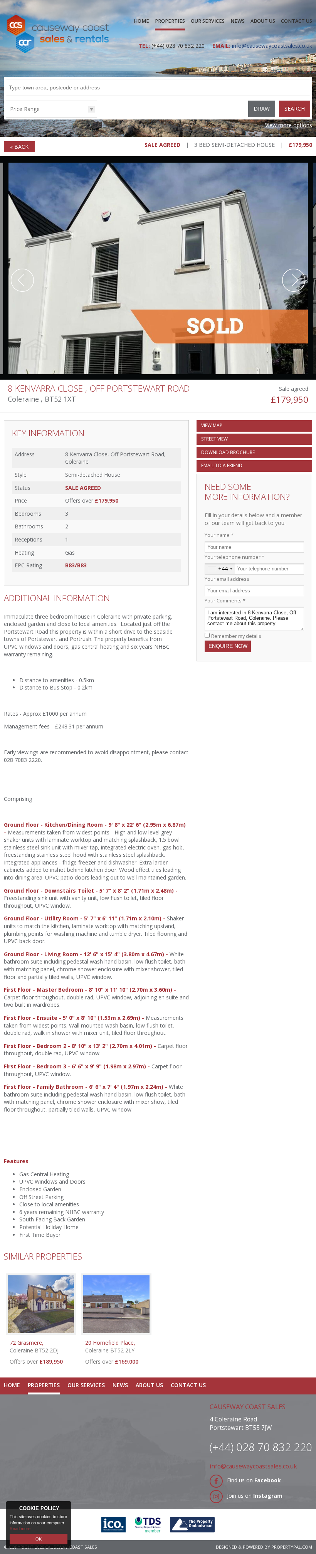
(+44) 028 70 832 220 (178, 45)
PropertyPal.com (291, 1547)
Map (211, 425)
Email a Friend (221, 465)
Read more (20, 1528)
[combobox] (220, 568)
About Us (262, 21)
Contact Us (296, 21)
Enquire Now (227, 646)
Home (141, 21)
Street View (214, 439)
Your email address (227, 579)
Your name (219, 535)
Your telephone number (234, 557)
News (237, 21)
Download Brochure (228, 452)
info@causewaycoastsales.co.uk (253, 1466)
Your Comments (225, 600)
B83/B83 (76, 565)
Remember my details (236, 636)
